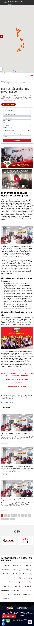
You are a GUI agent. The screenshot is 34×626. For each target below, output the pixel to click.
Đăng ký (17, 619)
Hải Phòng (27, 565)
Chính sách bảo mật (18, 620)
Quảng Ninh (6, 569)
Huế (6, 586)
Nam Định (6, 573)
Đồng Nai (6, 598)
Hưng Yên (16, 565)
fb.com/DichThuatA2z (22, 607)
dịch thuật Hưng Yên (7, 255)
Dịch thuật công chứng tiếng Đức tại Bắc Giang (15, 433)
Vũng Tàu (6, 594)
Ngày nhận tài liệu (7, 127)
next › (6, 519)
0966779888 (14, 613)
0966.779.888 (6, 613)
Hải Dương (27, 569)
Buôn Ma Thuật (6, 590)
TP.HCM (27, 590)
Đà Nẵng (17, 586)
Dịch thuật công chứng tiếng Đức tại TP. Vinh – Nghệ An (15, 499)
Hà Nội (6, 565)
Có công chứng (7, 120)
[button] (14, 548)
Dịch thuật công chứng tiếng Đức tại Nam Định (15, 466)
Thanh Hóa (6, 582)
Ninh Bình (16, 573)
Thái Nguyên (27, 573)
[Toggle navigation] (31, 76)
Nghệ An (17, 582)
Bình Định (27, 586)
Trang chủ (3, 81)
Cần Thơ (17, 594)
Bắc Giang (16, 578)
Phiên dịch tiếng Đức (20, 397)
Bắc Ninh (17, 569)
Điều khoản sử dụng (26, 619)
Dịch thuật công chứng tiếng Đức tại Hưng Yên (17, 83)
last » (12, 519)
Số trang (5, 122)
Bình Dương (27, 594)
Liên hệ (12, 619)
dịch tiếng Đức (10, 398)
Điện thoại (12, 134)
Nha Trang (16, 590)
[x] (1, 36)
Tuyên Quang (27, 578)
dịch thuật (12, 397)
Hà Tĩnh (27, 582)
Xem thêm (5, 442)
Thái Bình (6, 578)
